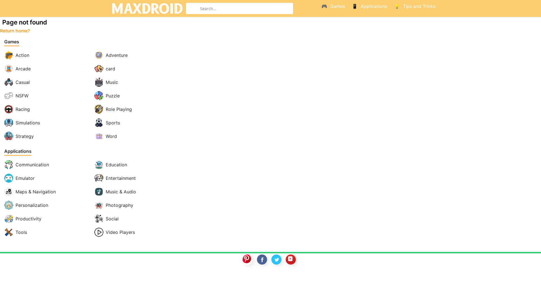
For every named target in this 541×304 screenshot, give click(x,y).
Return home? (15, 30)
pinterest (248, 259)
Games (11, 41)
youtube (291, 259)
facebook (262, 259)
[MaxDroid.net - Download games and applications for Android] (147, 8)
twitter (276, 259)
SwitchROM (269, 277)
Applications (18, 151)
